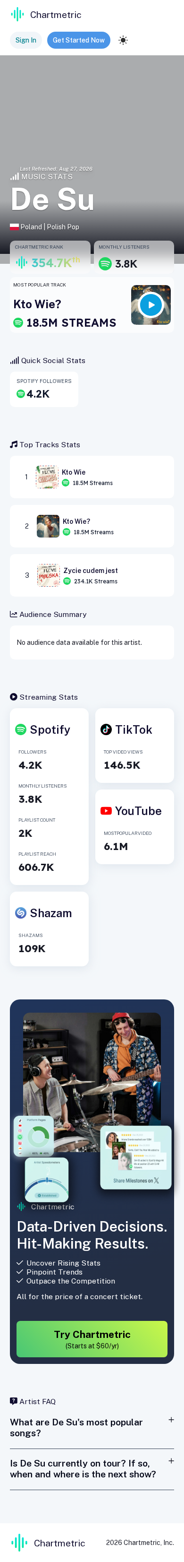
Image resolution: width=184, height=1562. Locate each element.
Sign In (26, 40)
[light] (123, 40)
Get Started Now (79, 40)
